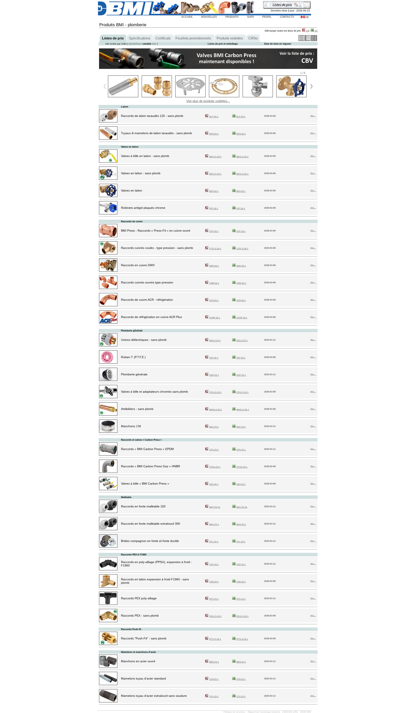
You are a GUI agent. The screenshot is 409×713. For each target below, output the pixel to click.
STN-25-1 (214, 679)
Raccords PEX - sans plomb (140, 615)
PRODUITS (232, 16)
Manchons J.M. (131, 426)
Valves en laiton (131, 190)
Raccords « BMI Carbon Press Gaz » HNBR (150, 466)
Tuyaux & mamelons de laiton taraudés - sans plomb (156, 133)
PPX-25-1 (214, 599)
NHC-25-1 (214, 427)
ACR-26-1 (214, 300)
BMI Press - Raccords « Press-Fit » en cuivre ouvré (155, 230)
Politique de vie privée (234, 712)
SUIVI (250, 16)
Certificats (163, 38)
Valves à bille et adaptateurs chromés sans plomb (154, 391)
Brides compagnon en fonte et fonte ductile (150, 541)
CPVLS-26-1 (215, 392)
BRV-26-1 (214, 191)
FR (307, 17)
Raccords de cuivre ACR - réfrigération (147, 299)
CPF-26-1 (214, 231)
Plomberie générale (134, 374)
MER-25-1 (214, 662)
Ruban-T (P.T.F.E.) (133, 357)
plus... (313, 116)
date (154, 43)
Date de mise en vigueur (277, 43)
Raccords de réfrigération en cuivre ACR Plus (151, 317)
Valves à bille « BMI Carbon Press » (145, 483)
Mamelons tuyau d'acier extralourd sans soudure (154, 695)
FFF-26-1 (213, 208)
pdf (307, 30)
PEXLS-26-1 (215, 616)
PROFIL (266, 16)
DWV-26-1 (214, 266)
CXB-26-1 (214, 582)
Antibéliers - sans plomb (137, 409)
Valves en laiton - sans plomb (140, 173)
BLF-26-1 (213, 116)
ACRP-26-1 (214, 318)
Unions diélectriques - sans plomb (144, 339)
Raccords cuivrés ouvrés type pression (147, 282)
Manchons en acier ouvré (138, 661)
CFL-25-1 (213, 541)
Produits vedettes (230, 38)
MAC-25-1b (214, 507)
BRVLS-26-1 (215, 174)
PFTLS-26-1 (215, 639)
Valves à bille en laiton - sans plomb (145, 156)
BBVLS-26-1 (215, 156)
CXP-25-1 (214, 564)
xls (316, 30)
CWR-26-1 (214, 283)
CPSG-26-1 (214, 467)
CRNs (253, 38)
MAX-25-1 (214, 524)
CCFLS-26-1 (215, 248)
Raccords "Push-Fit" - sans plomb (143, 638)
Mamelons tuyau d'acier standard (143, 678)
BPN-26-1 (214, 134)
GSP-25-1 (214, 375)
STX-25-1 (214, 696)
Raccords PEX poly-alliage (139, 598)
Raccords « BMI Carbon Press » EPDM (147, 449)
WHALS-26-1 (215, 409)
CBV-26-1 (214, 484)
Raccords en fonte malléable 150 (143, 506)
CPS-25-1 (214, 450)
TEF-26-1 (213, 358)
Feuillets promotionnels (193, 38)
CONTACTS (287, 16)
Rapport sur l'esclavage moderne (264, 712)
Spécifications (139, 38)
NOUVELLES (209, 16)
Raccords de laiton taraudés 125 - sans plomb (152, 116)
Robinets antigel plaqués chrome (143, 207)
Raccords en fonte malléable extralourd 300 (150, 523)
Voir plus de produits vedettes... (208, 101)
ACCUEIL (187, 16)
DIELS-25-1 (215, 340)
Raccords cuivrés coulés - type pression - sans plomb (157, 248)
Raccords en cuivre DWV (138, 265)
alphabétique (135, 43)
